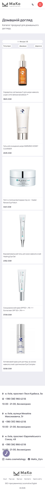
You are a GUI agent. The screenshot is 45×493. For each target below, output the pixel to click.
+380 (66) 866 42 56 (15, 444)
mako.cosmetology (15, 459)
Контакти (27, 479)
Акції (5, 479)
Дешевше (22, 46)
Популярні (7, 46)
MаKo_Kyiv (37, 459)
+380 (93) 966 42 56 (15, 421)
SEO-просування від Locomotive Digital (21, 483)
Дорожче (38, 46)
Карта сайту (37, 479)
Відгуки (19, 479)
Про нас (12, 479)
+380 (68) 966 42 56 (15, 398)
